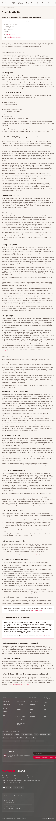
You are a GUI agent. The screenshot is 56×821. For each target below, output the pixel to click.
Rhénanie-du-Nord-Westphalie (11, 741)
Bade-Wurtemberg (7, 734)
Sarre (36, 734)
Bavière (17, 734)
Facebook (30, 554)
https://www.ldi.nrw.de (36, 610)
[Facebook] (3, 818)
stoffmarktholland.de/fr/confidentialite (18, 684)
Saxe (27, 737)
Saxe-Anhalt (20, 737)
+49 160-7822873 (11, 34)
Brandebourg (40, 741)
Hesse (12, 737)
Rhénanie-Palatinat (27, 734)
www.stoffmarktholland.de (14, 37)
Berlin (33, 737)
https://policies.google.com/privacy (11, 351)
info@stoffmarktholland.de (15, 36)
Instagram (36, 554)
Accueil (3, 7)
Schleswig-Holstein (45, 734)
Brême (32, 741)
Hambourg (5, 737)
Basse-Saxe (25, 741)
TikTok (42, 554)
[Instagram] (3, 814)
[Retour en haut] (52, 818)
